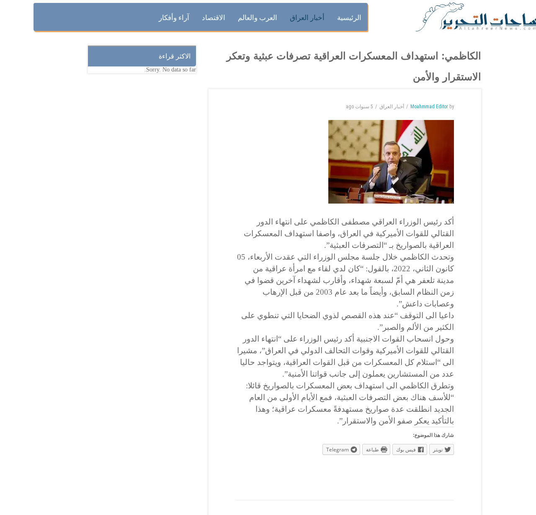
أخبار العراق (391, 107)
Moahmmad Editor (429, 107)
